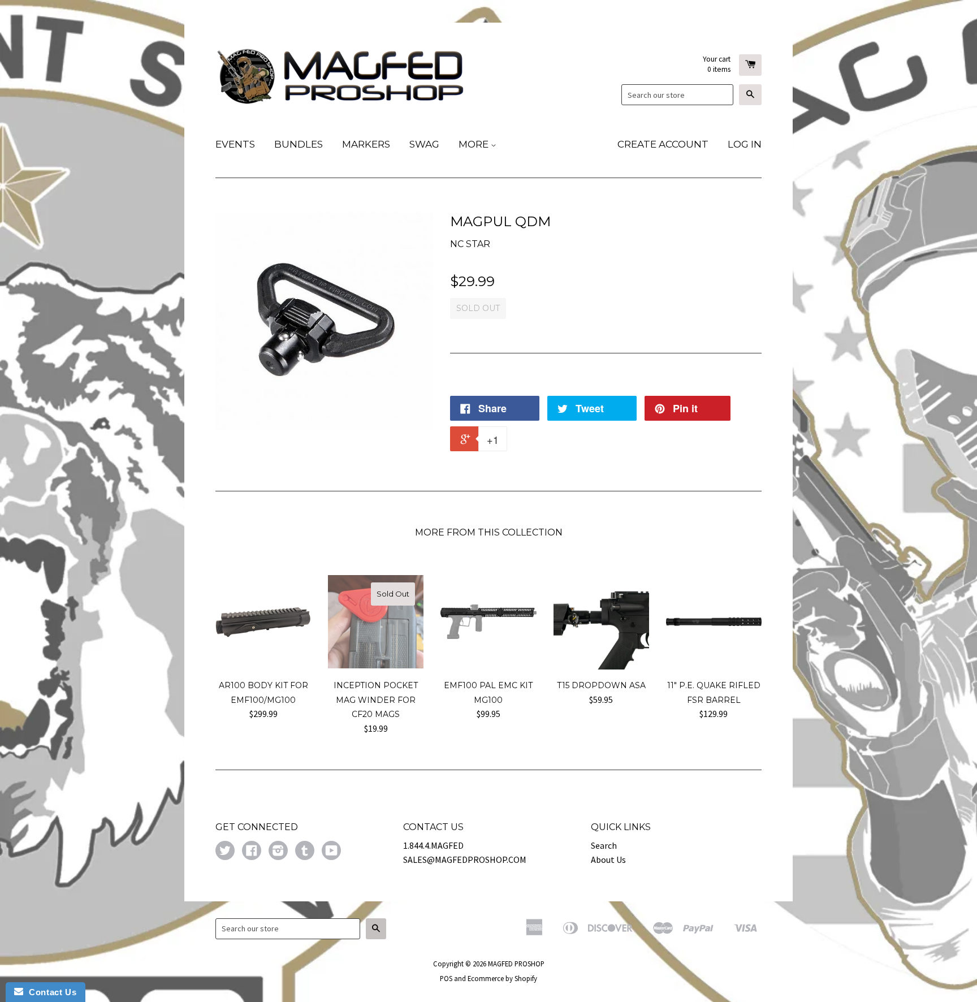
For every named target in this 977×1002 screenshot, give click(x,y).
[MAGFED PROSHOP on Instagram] (278, 851)
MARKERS (366, 144)
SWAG (424, 144)
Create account (662, 144)
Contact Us (49, 992)
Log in (745, 144)
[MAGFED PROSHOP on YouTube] (331, 851)
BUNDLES (298, 144)
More (475, 144)
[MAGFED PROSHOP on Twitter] (225, 851)
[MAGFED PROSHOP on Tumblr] (304, 851)
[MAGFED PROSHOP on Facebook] (251, 851)
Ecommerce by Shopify (502, 978)
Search (604, 845)
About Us (608, 859)
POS (446, 978)
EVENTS (235, 144)
